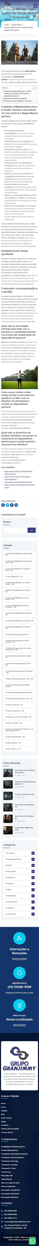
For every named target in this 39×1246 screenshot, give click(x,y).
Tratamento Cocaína (9, 1165)
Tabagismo (10, 908)
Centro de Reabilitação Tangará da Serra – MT (17, 569)
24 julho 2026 (21, 821)
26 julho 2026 (21, 809)
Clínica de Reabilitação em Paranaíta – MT (19, 614)
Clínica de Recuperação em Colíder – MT (18, 656)
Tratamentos (11, 914)
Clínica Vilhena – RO (13, 749)
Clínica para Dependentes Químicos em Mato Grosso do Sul (19, 730)
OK (32, 530)
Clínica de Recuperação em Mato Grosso (17, 685)
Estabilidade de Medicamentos (13, 1147)
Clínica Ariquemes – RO (15, 576)
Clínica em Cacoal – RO (15, 705)
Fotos (3, 1107)
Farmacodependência (9, 1150)
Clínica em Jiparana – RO (15, 711)
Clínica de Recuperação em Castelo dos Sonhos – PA (18, 649)
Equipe (3, 1122)
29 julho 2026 (21, 775)
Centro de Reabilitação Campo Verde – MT (19, 554)
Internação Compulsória (10, 1190)
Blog (3, 1114)
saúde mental (29, 71)
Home (6, 25)
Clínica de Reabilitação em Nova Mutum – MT (17, 598)
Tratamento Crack (8, 1168)
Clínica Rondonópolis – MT (16, 737)
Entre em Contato (19, 959)
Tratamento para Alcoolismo (12, 1158)
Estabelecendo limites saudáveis (15, 98)
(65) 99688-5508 (19, 987)
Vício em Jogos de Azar (10, 1183)
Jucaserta (26, 1239)
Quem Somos (6, 1118)
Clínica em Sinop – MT (14, 723)
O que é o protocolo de (24, 794)
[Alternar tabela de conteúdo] (33, 88)
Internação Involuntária (10, 1194)
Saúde (9, 890)
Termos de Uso (7, 1132)
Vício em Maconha (8, 1186)
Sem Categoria (12, 902)
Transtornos (6, 1172)
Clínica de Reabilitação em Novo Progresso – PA (17, 606)
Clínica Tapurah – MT (14, 743)
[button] (35, 6)
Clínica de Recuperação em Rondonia (19, 692)
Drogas (9, 865)
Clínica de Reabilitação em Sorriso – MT (18, 627)
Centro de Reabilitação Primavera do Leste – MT (18, 562)
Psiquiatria (10, 883)
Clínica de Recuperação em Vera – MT (20, 699)
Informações (11, 871)
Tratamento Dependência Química (14, 1154)
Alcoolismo (11, 853)
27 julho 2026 (21, 797)
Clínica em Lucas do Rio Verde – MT (19, 717)
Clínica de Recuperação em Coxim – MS (18, 664)
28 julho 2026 (21, 786)
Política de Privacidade (10, 1129)
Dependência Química (14, 859)
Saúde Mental (17, 25)
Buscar (7, 522)
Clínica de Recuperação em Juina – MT (20, 679)
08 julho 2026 (21, 832)
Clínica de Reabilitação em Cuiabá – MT (18, 591)
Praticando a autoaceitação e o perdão (17, 101)
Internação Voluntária (9, 1197)
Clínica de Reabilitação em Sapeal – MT (20, 621)
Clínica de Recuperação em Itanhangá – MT (19, 672)
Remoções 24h (7, 1176)
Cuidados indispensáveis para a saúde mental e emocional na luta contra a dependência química (17, 93)
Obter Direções (19, 1025)
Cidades (4, 1111)
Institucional (11, 877)
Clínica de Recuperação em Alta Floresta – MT (16, 641)
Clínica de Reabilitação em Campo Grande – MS (17, 583)
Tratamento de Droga (9, 1161)
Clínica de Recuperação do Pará (17, 634)
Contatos (5, 1125)
